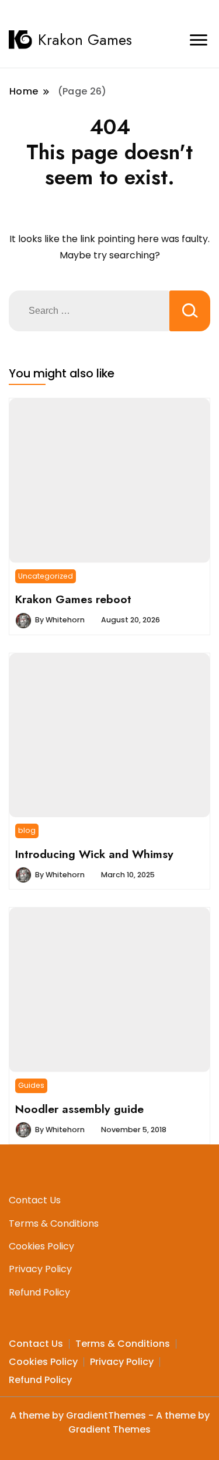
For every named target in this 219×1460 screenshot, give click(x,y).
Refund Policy (39, 1292)
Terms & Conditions (54, 1223)
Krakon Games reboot (73, 599)
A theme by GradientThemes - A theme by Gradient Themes (110, 1422)
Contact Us (35, 1200)
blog (27, 830)
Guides (31, 1085)
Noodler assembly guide (79, 1109)
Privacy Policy (40, 1269)
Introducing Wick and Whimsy (94, 854)
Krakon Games (85, 40)
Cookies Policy (41, 1246)
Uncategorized (45, 576)
